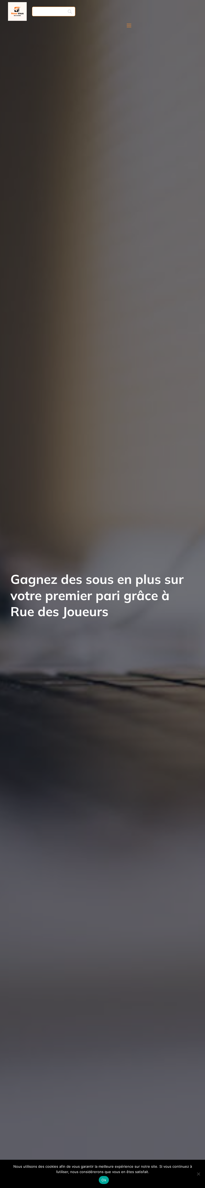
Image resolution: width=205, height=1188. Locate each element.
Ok (103, 1180)
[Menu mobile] (128, 25)
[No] (198, 1174)
